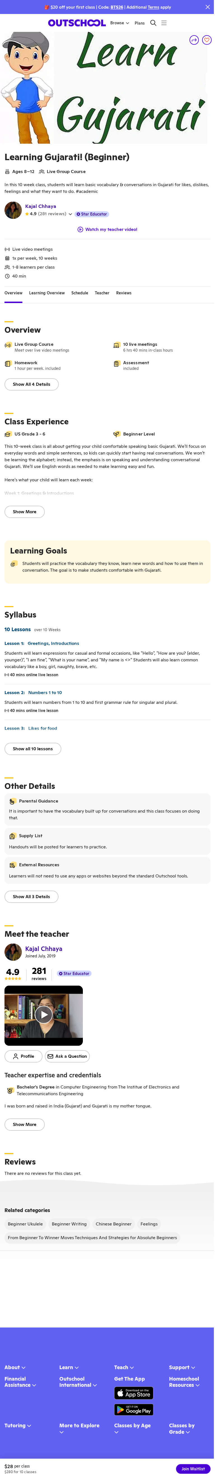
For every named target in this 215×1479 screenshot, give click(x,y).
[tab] (13, 293)
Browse (117, 22)
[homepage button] (77, 23)
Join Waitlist (193, 1468)
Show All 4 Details (31, 384)
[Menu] (164, 23)
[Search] (153, 22)
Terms (153, 7)
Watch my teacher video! (111, 229)
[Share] (194, 40)
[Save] (207, 40)
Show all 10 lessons (33, 749)
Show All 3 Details (31, 897)
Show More (24, 512)
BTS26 (117, 7)
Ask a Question (71, 1056)
